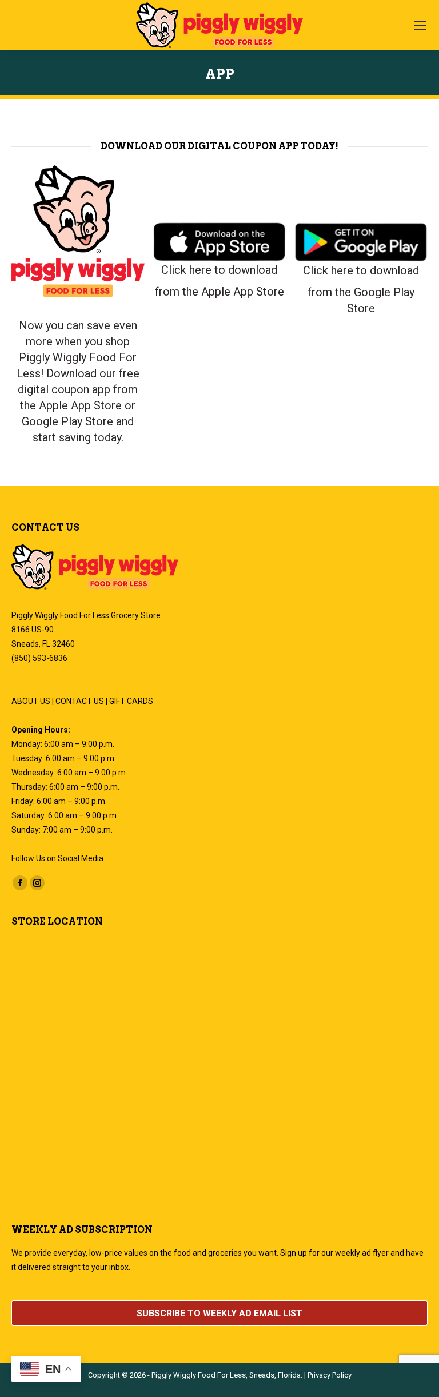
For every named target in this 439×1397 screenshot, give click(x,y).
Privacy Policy (330, 1375)
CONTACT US (79, 701)
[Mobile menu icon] (420, 25)
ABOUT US (30, 701)
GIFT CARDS (131, 701)
